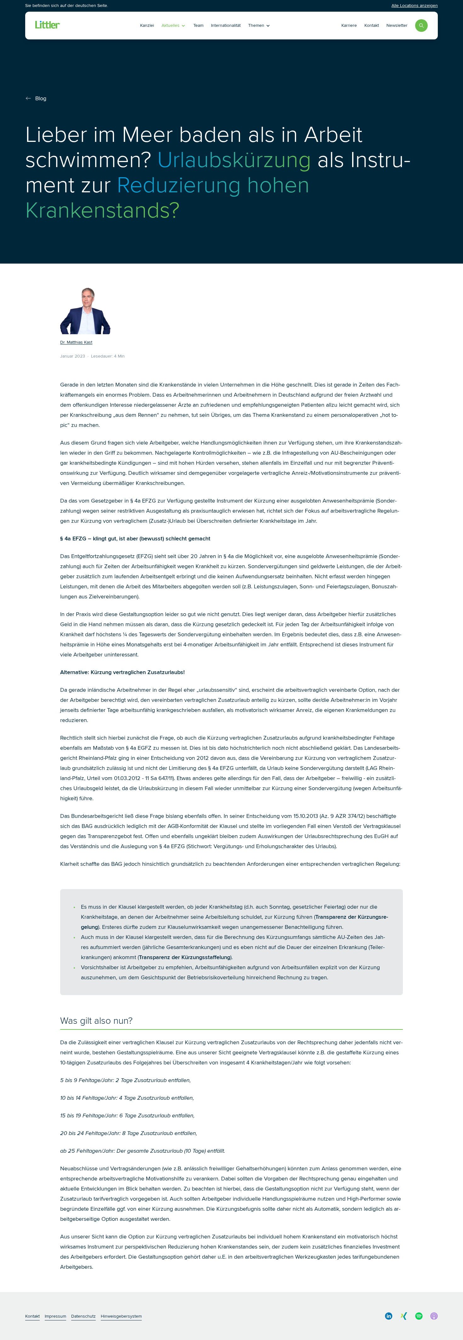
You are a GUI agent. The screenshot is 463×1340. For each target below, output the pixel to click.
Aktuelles (171, 25)
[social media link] (388, 1316)
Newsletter (397, 25)
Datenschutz (83, 1316)
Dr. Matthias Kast (76, 342)
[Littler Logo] (74, 25)
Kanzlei (147, 25)
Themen (256, 25)
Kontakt (371, 25)
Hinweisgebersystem (121, 1316)
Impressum (55, 1316)
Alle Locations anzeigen (415, 5)
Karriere (349, 25)
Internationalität (226, 25)
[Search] (421, 25)
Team (198, 25)
